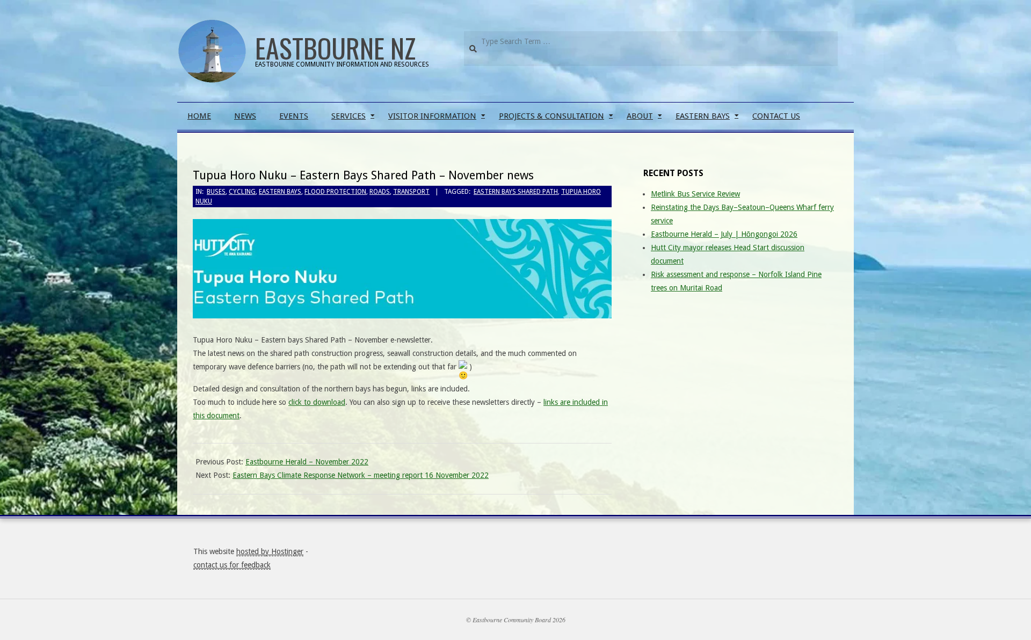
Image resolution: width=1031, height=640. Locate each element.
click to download (316, 402)
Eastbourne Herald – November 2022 (306, 461)
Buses (216, 191)
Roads (379, 191)
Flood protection (335, 191)
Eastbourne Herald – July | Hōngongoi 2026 (724, 234)
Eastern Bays (280, 191)
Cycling (242, 191)
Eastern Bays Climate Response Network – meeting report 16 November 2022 (361, 475)
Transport (411, 191)
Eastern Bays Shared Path (516, 191)
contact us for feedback (232, 565)
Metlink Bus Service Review (695, 194)
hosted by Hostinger (269, 551)
